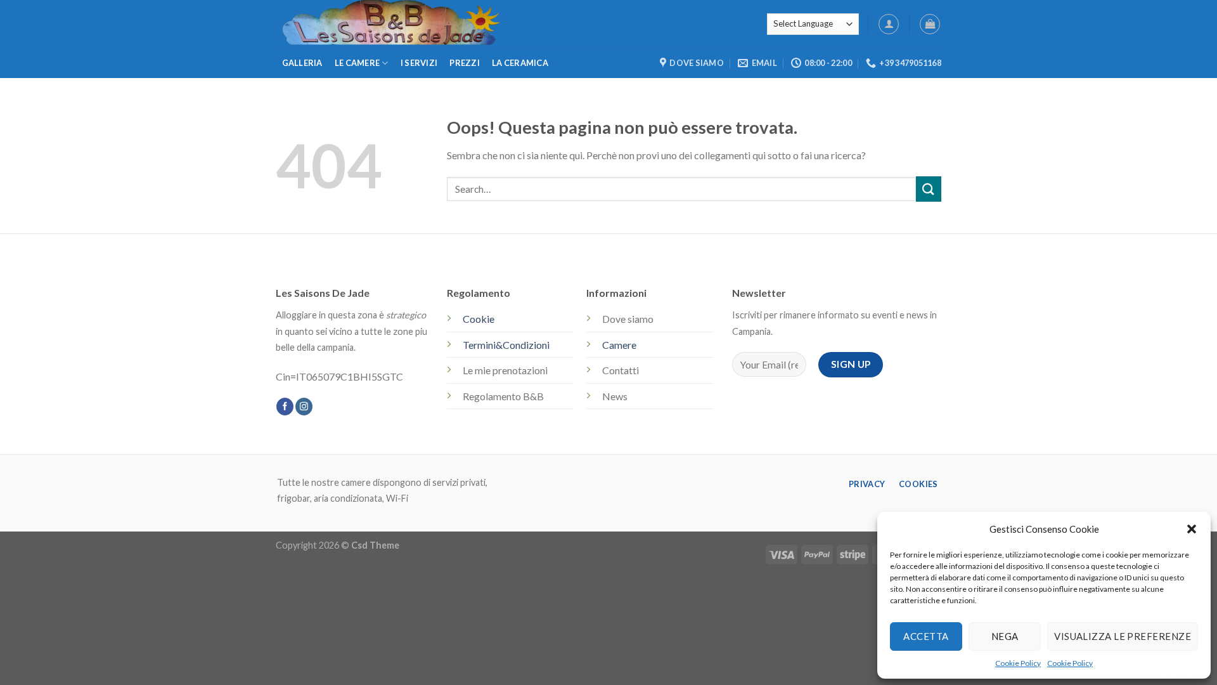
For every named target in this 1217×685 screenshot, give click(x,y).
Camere (619, 345)
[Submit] (928, 188)
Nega (1005, 636)
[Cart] (930, 24)
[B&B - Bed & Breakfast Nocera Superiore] (497, 24)
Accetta (925, 636)
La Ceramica (520, 63)
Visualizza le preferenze (1122, 636)
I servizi (419, 63)
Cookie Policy (1018, 663)
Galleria (302, 63)
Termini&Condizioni (506, 345)
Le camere (357, 63)
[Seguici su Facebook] (284, 406)
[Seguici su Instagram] (303, 406)
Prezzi (464, 63)
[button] (1191, 529)
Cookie (478, 319)
